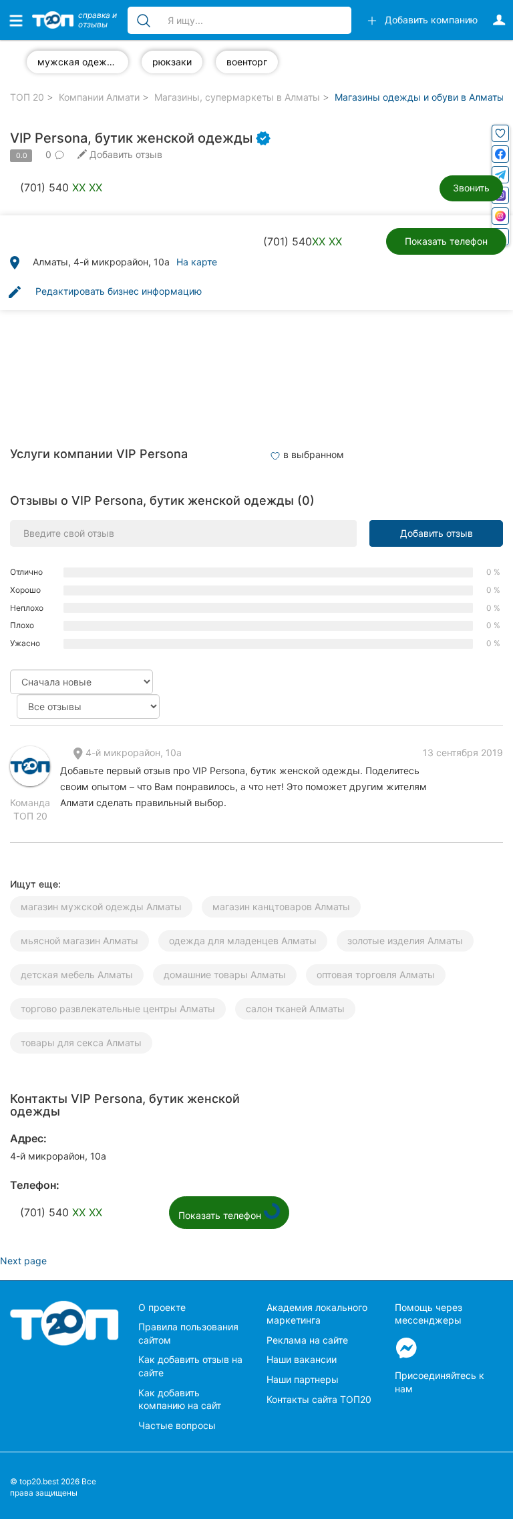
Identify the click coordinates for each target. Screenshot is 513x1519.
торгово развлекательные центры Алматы (118, 1008)
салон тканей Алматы (295, 1008)
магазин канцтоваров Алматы (281, 906)
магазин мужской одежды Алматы (101, 906)
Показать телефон (446, 241)
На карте (196, 261)
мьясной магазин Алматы (79, 940)
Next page (23, 1260)
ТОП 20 (27, 97)
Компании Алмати (99, 97)
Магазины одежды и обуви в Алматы (419, 97)
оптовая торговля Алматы (376, 974)
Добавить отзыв (436, 533)
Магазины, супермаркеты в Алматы (237, 97)
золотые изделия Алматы (405, 940)
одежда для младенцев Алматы (243, 940)
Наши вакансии (302, 1359)
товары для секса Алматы (81, 1042)
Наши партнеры (303, 1379)
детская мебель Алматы (77, 974)
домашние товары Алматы (225, 974)
